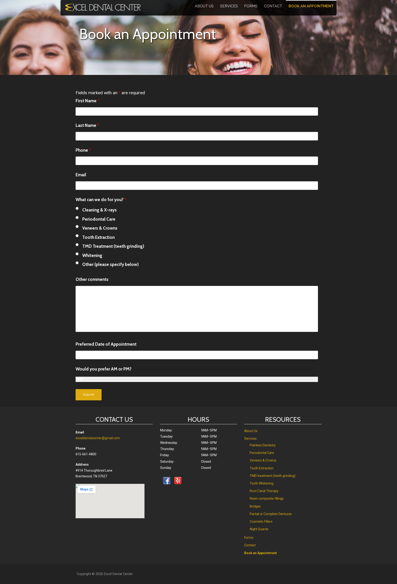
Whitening (92, 255)
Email (81, 174)
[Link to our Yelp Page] (177, 481)
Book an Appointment (311, 6)
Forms (251, 6)
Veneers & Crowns (99, 228)
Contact (273, 6)
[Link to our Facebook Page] (166, 481)
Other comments (92, 279)
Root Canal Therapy (264, 491)
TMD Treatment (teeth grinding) (113, 246)
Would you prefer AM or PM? (103, 369)
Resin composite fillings (267, 498)
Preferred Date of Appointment (106, 344)
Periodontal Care (98, 219)
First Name (87, 100)
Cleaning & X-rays (99, 210)
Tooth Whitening (261, 483)
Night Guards (259, 529)
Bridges (255, 506)
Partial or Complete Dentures (271, 514)
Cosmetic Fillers (261, 521)
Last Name (87, 125)
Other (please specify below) (110, 264)
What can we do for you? (101, 199)
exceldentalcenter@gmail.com (98, 438)
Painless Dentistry (263, 445)
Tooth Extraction (98, 237)
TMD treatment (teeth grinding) (272, 476)
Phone (83, 150)
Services (229, 6)
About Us (204, 6)
